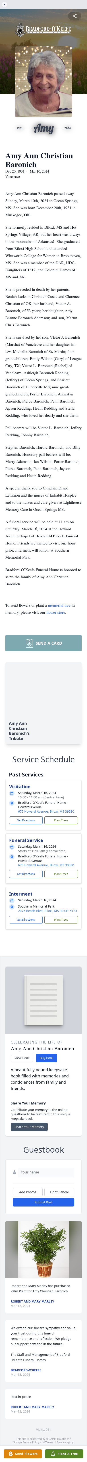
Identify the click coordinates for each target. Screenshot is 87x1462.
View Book (21, 1058)
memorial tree (59, 605)
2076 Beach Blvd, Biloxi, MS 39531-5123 (47, 911)
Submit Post (43, 1202)
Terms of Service (55, 1442)
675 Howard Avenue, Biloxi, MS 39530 (46, 811)
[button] (43, 1249)
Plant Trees (61, 820)
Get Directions (26, 820)
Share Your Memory (29, 1127)
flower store (55, 612)
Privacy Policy (31, 1442)
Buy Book (46, 1058)
